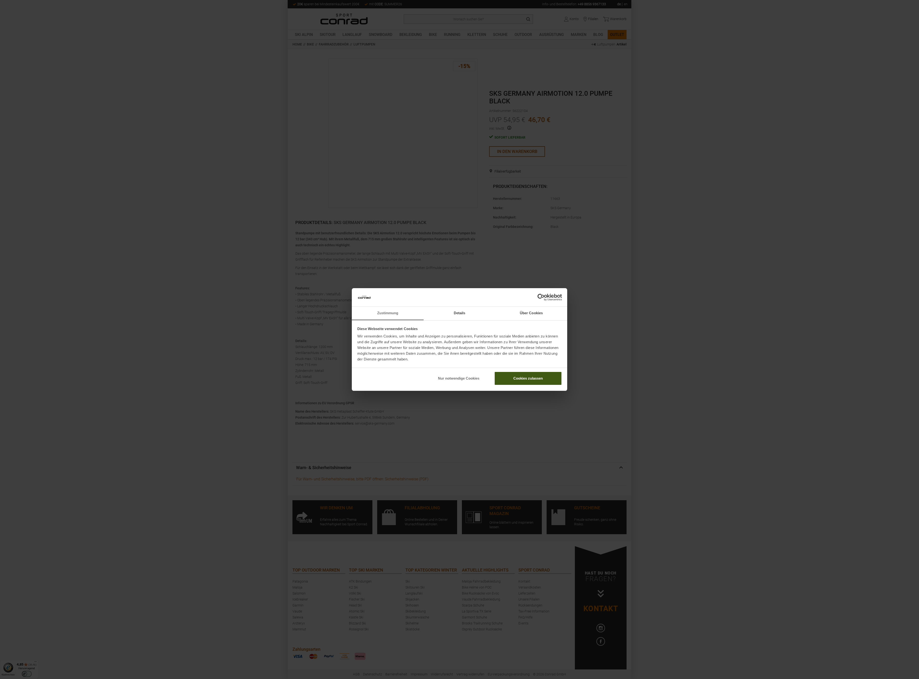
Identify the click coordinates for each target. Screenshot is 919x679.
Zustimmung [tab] (387, 313)
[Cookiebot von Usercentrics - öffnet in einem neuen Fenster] (541, 297)
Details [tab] (459, 313)
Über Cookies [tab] (531, 313)
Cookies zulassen (528, 378)
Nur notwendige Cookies (458, 378)
